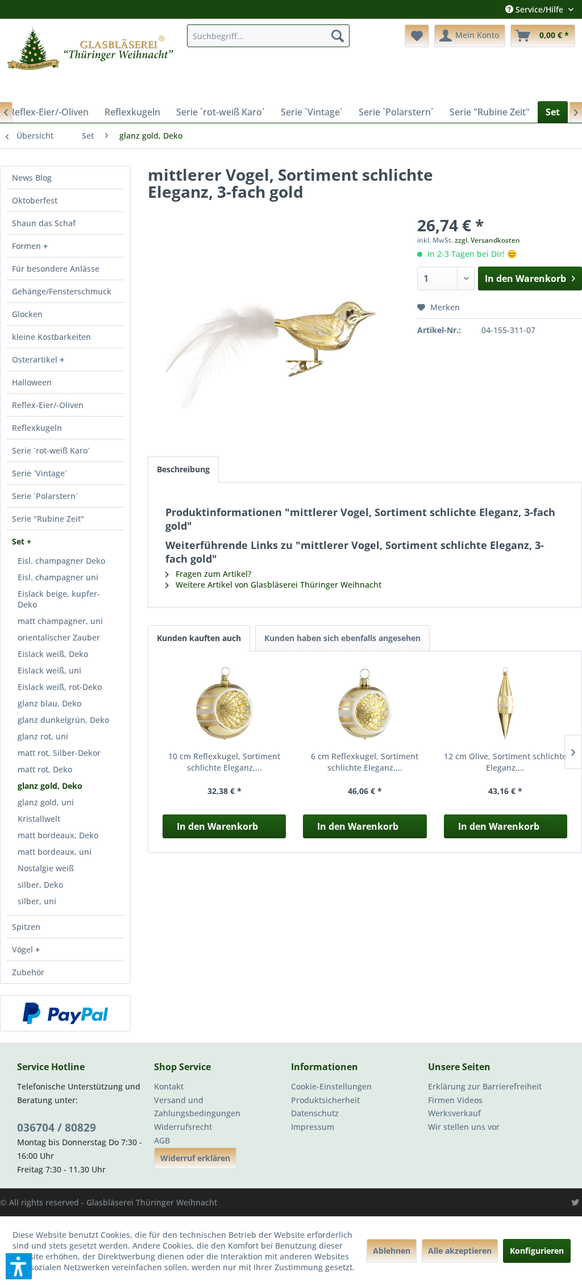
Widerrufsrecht (183, 1126)
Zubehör (28, 972)
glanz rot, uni (43, 736)
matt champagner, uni (60, 621)
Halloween (32, 382)
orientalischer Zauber (59, 637)
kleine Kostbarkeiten (51, 336)
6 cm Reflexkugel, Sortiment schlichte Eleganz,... (364, 762)
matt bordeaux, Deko (58, 835)
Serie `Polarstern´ (45, 495)
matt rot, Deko (45, 769)
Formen (27, 245)
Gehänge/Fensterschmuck (61, 291)
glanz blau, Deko (49, 703)
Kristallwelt (39, 818)
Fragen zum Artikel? (212, 573)
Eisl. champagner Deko (61, 560)
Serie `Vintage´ (39, 473)
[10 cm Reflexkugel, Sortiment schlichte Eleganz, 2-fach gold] (224, 705)
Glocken (27, 314)
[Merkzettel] (417, 35)
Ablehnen (391, 1250)
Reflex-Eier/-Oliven (48, 405)
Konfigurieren (537, 1250)
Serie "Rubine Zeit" (48, 518)
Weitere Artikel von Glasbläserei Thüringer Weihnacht (277, 584)
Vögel (23, 949)
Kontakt (169, 1086)
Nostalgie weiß (46, 868)
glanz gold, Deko (50, 785)
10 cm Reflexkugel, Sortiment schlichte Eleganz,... (224, 762)
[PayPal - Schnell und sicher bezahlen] (65, 1013)
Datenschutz (315, 1113)
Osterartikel (36, 359)
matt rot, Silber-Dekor (59, 752)
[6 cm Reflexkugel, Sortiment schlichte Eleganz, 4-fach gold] (364, 705)
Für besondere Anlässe (55, 268)
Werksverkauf (454, 1113)
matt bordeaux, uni (55, 851)
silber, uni (37, 901)
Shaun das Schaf (44, 223)
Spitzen (26, 926)
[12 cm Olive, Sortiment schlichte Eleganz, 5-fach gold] (505, 705)
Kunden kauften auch (199, 638)
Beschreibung (183, 469)
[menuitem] (268, 35)
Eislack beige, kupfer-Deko (59, 599)
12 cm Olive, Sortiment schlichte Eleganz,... (505, 762)
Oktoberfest (34, 200)
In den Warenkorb (217, 826)
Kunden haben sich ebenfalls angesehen (342, 638)
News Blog (32, 177)
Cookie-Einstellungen (331, 1086)
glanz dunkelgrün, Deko (63, 719)
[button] (19, 1266)
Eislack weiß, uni (49, 670)
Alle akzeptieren (460, 1250)
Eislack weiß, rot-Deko (60, 686)
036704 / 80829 (56, 1127)
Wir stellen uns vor (464, 1126)
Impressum (312, 1126)
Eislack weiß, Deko (53, 653)
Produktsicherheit (325, 1100)
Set (19, 541)
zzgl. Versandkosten (487, 240)
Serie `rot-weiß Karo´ (51, 450)
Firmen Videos (455, 1100)
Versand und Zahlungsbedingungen (197, 1107)
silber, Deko (40, 884)
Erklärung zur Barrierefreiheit (485, 1086)
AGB (162, 1140)
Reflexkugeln (37, 427)
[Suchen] (338, 35)
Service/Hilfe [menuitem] (539, 9)
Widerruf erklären (195, 1158)
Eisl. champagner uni (58, 577)
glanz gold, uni (46, 802)
